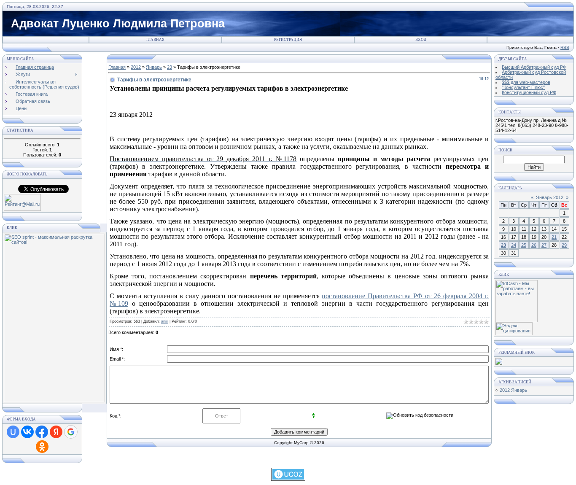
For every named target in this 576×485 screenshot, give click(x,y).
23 (169, 67)
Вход (420, 40)
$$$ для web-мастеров (526, 82)
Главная (155, 40)
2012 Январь (513, 390)
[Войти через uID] (13, 432)
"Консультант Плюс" (523, 87)
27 (543, 245)
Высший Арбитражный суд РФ (534, 67)
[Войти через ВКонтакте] (27, 432)
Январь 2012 (549, 197)
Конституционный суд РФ (529, 92)
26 (533, 245)
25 (523, 245)
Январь (154, 67)
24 (513, 245)
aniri (164, 321)
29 (564, 245)
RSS (564, 47)
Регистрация (288, 40)
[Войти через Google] (71, 432)
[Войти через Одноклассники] (42, 446)
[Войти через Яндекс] (56, 432)
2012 (136, 67)
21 (554, 237)
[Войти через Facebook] (41, 432)
